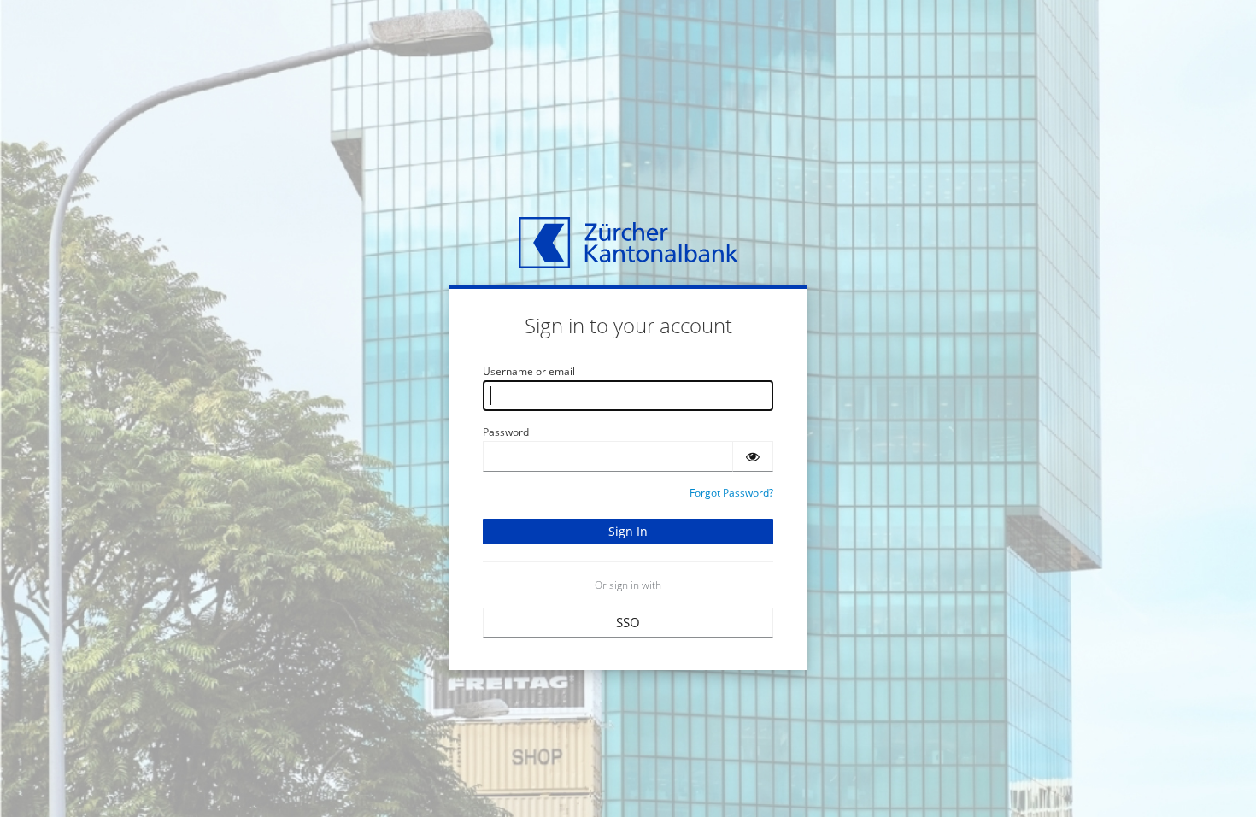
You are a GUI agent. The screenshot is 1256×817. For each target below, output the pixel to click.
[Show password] (752, 456)
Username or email (529, 371)
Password (506, 432)
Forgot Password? (731, 492)
